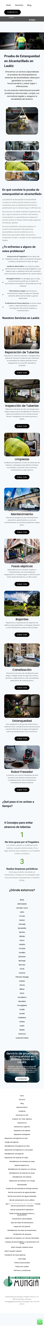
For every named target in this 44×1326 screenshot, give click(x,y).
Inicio (8, 5)
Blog (29, 5)
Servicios (19, 5)
